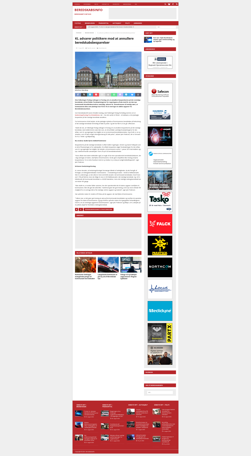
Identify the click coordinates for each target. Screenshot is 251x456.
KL (81, 209)
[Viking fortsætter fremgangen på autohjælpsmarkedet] (131, 437)
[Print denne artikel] (108, 95)
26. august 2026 (167, 416)
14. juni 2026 (141, 440)
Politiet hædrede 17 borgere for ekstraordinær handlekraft (168, 439)
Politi (127, 23)
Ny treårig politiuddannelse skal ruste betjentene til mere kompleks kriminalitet (168, 425)
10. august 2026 (142, 416)
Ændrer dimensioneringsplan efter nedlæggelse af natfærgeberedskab (90, 425)
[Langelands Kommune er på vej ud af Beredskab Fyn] (108, 265)
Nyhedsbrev (87, 4)
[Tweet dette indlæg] (84, 95)
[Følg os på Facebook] (173, 4)
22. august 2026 (116, 429)
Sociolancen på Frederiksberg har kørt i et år (117, 425)
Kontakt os (105, 4)
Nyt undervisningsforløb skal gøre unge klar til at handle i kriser (90, 437)
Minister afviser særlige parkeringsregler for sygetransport (117, 437)
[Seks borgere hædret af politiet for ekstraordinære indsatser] (157, 412)
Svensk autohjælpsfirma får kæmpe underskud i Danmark (142, 412)
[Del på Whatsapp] (114, 95)
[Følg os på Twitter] (176, 4)
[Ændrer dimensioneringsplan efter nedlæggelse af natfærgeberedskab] (79, 425)
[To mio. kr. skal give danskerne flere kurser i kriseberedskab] (79, 413)
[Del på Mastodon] (120, 95)
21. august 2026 (116, 441)
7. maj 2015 (81, 48)
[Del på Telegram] (126, 95)
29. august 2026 (90, 417)
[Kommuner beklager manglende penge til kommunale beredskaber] (85, 265)
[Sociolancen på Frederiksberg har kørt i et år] (105, 426)
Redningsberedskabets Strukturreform (98, 209)
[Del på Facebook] (78, 95)
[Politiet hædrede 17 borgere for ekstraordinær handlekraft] (157, 439)
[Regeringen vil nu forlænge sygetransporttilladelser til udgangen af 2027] (105, 413)
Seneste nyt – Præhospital (107, 406)
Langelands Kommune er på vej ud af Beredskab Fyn (107, 276)
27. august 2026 (90, 429)
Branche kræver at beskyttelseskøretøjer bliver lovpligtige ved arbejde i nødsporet (142, 424)
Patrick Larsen (91, 48)
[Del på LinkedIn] (90, 95)
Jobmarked (138, 23)
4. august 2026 (167, 431)
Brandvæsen (90, 23)
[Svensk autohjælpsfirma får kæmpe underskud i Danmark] (131, 412)
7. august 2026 (141, 429)
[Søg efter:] (166, 27)
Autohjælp (117, 23)
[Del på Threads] (138, 95)
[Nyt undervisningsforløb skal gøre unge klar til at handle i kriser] (79, 437)
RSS (136, 4)
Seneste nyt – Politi (161, 405)
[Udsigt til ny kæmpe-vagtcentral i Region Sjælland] (130, 265)
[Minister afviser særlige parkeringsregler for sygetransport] (105, 437)
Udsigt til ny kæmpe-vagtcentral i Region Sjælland (128, 276)
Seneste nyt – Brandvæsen (81, 406)
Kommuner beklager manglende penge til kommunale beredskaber (85, 276)
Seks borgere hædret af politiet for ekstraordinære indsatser (168, 412)
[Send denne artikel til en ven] (102, 95)
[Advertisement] (142, 13)
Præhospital (104, 23)
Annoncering (127, 4)
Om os (96, 4)
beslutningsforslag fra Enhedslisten (87, 115)
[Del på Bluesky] (132, 95)
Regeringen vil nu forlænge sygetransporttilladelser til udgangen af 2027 (117, 413)
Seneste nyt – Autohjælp (138, 405)
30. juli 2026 (167, 444)
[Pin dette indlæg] (96, 95)
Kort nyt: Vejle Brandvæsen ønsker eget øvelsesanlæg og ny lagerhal (164, 39)
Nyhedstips (116, 4)
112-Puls (78, 23)
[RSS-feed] (165, 4)
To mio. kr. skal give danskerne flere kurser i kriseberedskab (91, 412)
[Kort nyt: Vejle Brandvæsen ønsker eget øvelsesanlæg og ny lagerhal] (148, 40)
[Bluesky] (169, 4)
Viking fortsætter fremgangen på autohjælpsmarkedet (142, 436)
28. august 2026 (116, 418)
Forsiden (77, 4)
